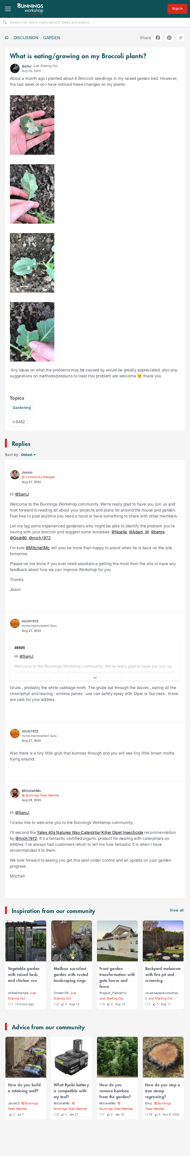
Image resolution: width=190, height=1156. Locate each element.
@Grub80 (18, 537)
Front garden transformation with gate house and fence (117, 977)
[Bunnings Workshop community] (30, 9)
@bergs (158, 531)
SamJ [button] (26, 66)
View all (177, 910)
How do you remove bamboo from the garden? (115, 1090)
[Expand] (95, 678)
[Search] (5, 22)
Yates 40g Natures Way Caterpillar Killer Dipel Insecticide (90, 832)
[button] (15, 68)
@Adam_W (139, 531)
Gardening (22, 408)
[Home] (6, 38)
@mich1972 (40, 537)
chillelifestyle (18, 993)
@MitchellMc (38, 547)
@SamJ (22, 494)
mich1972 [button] (30, 621)
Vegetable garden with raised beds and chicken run (24, 974)
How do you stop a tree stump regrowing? (162, 1090)
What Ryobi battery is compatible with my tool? (71, 1090)
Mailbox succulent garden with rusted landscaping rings (71, 974)
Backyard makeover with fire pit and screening (163, 974)
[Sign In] (177, 9)
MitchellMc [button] (31, 791)
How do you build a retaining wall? (24, 1088)
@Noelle (119, 531)
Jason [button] (27, 472)
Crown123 (61, 993)
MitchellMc (62, 1103)
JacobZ (14, 1103)
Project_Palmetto (113, 993)
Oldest (27, 455)
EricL (149, 1103)
